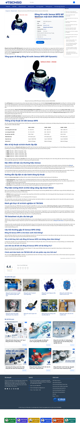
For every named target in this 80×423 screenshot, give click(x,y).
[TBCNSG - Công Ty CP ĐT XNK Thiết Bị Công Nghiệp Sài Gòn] (13, 2)
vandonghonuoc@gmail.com (39, 387)
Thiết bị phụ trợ (49, 6)
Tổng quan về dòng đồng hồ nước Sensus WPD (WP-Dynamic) (72, 12)
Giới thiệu (14, 6)
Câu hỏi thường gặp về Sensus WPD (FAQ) (71, 37)
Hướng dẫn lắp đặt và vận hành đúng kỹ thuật (71, 25)
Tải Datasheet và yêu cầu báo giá (72, 34)
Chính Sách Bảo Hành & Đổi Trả (59, 388)
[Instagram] (13, 389)
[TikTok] (11, 389)
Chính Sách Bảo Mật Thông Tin (59, 390)
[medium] (15, 389)
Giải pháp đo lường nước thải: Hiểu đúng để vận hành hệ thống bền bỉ (15, 367)
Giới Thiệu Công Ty (56, 380)
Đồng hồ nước (31, 6)
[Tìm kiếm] (74, 2)
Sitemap (54, 394)
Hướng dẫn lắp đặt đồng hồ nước (44, 38)
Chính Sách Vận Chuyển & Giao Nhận (60, 386)
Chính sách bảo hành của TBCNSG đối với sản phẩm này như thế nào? (71, 53)
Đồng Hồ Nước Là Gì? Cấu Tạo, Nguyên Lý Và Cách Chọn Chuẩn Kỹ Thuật (63, 367)
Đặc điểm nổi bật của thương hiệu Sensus (71, 22)
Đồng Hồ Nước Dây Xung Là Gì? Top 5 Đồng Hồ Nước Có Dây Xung (15, 340)
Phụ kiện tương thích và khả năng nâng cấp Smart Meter (71, 28)
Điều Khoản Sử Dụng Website (59, 392)
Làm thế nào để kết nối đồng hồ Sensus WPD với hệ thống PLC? (71, 48)
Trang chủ (8, 6)
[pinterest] (18, 389)
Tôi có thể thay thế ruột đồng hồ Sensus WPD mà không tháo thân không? (71, 44)
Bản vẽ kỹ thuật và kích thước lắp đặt (72, 19)
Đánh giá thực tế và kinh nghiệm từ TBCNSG (72, 32)
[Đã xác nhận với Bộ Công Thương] (64, 399)
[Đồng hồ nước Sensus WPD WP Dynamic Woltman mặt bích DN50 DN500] (19, 23)
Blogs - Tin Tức (56, 396)
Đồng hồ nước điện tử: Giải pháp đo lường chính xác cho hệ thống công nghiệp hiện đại (63, 341)
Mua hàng (40, 42)
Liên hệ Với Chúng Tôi (57, 382)
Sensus (44, 29)
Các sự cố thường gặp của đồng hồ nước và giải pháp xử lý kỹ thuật (39, 340)
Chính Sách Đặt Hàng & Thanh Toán (60, 384)
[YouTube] (7, 389)
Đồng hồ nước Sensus (48, 27)
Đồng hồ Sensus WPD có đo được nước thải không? (71, 41)
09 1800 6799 (37, 385)
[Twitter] (9, 389)
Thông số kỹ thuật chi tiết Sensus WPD (70, 15)
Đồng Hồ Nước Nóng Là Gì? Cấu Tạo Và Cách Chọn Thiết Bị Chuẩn (40, 367)
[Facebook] (5, 389)
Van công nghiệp (39, 6)
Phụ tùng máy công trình (59, 6)
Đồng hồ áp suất (22, 6)
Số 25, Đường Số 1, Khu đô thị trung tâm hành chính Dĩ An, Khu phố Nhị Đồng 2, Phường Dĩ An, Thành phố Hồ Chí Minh (40, 382)
